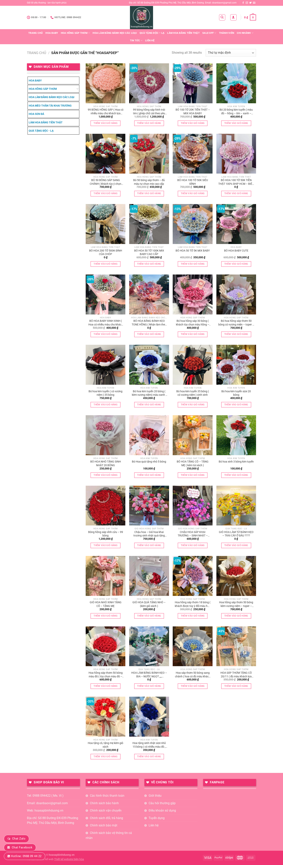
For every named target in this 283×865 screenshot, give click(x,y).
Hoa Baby (51, 32)
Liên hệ (149, 40)
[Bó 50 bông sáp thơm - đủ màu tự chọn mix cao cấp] (149, 154)
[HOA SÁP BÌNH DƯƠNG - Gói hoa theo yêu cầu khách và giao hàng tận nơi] (141, 17)
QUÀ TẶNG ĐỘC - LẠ (41, 130)
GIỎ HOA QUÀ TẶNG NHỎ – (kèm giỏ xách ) (149, 604)
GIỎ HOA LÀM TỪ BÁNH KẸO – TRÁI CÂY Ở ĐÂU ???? (236, 533)
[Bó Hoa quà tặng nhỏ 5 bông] (149, 435)
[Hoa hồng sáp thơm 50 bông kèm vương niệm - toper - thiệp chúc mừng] (236, 576)
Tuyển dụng (157, 818)
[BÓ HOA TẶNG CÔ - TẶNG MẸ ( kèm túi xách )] (193, 435)
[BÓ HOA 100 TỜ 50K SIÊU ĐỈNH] (193, 154)
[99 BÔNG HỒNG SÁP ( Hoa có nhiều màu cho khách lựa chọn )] (106, 83)
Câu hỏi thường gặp (162, 803)
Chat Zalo (18, 838)
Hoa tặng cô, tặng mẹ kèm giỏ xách (105, 744)
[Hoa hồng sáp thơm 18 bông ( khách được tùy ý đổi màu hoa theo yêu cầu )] (193, 576)
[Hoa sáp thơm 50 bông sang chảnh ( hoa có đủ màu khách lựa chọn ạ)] (193, 646)
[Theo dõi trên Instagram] (247, 3)
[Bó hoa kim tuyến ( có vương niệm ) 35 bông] (106, 365)
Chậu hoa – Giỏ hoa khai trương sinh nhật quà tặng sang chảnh (149, 533)
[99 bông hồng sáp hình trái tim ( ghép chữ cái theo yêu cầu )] (149, 83)
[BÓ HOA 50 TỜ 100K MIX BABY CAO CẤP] (149, 224)
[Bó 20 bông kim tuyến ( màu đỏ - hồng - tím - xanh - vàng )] (236, 83)
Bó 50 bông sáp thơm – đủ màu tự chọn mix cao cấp (149, 182)
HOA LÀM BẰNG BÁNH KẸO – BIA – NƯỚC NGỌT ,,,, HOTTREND (149, 674)
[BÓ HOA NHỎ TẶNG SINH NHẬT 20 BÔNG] (106, 435)
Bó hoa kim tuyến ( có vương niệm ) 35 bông (105, 393)
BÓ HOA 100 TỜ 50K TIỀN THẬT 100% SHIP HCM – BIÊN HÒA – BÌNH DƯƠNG (236, 182)
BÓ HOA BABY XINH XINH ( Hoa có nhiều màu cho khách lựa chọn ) (105, 322)
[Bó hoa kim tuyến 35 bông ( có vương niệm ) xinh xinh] (193, 365)
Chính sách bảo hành (104, 803)
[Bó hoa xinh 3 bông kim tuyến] (236, 435)
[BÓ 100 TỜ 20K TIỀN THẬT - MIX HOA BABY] (193, 83)
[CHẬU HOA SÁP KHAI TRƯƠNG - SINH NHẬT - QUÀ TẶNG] (193, 506)
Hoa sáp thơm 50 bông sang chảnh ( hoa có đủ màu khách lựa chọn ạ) (192, 674)
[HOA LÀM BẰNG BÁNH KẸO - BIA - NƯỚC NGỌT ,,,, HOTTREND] (149, 646)
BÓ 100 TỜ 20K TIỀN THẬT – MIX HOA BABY (193, 111)
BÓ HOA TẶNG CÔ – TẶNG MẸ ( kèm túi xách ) (192, 463)
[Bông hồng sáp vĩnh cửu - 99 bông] (106, 506)
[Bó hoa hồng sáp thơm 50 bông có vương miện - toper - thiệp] (236, 294)
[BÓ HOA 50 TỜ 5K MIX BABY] (193, 224)
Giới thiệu (155, 795)
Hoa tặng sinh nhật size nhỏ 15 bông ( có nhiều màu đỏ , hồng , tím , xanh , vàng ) (149, 744)
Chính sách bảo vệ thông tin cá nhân (109, 835)
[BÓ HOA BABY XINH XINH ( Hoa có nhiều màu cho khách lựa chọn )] (106, 294)
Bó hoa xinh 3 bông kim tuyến (236, 461)
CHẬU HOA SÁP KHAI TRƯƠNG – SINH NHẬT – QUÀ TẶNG (193, 533)
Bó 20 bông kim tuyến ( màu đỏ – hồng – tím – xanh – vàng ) (236, 111)
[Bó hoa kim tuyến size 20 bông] (236, 365)
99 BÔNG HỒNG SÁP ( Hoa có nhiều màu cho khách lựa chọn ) (105, 111)
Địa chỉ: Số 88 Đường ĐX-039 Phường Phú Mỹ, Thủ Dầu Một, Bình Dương (52, 820)
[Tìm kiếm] (222, 17)
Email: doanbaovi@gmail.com (47, 803)
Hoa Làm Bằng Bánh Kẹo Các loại (115, 32)
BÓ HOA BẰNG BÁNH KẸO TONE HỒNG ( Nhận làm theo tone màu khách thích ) (149, 322)
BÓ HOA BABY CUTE (236, 250)
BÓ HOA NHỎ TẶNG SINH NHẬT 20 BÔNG (105, 463)
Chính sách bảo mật (103, 825)
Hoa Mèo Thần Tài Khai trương (50, 105)
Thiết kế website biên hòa (69, 859)
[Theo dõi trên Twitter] (250, 3)
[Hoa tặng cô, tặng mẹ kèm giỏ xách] (106, 717)
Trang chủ (35, 32)
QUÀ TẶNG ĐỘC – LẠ (152, 32)
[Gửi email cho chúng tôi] (254, 3)
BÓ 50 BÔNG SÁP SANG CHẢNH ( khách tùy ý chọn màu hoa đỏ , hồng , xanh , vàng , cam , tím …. (105, 182)
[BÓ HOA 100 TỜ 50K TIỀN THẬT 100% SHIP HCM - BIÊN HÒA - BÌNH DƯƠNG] (236, 154)
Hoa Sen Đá (36, 113)
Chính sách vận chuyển (105, 810)
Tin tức (135, 40)
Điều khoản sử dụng (162, 810)
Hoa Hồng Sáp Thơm (74, 32)
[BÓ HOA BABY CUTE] (236, 224)
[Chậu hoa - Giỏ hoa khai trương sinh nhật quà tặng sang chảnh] (149, 506)
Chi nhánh (244, 32)
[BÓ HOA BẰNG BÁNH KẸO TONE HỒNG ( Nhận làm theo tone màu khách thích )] (149, 294)
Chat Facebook (22, 847)
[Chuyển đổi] (77, 89)
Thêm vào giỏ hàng (105, 123)
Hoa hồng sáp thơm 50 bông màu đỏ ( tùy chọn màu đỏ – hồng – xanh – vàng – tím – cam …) (106, 674)
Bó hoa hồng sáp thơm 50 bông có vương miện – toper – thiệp (236, 322)
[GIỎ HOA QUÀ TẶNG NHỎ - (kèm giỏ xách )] (149, 576)
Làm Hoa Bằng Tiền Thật (183, 32)
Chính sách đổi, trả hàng (106, 818)
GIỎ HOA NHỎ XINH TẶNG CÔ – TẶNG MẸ (105, 604)
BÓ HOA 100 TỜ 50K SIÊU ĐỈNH (192, 182)
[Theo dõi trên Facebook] (243, 3)
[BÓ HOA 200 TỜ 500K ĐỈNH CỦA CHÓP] (106, 224)
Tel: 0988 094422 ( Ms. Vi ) (45, 795)
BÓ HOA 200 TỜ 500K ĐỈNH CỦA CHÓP (105, 252)
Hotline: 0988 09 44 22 (26, 856)
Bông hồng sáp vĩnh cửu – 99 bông (105, 533)
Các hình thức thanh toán (107, 795)
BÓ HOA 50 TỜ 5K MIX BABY (193, 250)
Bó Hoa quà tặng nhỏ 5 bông (149, 461)
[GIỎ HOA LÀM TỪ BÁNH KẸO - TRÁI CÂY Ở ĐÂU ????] (236, 506)
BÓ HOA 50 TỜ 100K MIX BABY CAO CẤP (149, 252)
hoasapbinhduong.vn (62, 855)
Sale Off (208, 32)
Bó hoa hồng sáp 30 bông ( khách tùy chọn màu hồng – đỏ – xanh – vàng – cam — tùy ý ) (192, 322)
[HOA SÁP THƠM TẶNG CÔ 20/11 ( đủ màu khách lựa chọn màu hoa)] (236, 646)
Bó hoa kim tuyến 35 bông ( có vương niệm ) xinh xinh (192, 393)
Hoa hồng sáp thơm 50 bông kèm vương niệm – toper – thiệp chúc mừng (236, 604)
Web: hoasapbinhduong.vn (45, 810)
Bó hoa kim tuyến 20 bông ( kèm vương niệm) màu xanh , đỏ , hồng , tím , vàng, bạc (149, 393)
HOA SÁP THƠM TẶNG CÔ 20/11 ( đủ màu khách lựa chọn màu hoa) (236, 674)
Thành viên (226, 32)
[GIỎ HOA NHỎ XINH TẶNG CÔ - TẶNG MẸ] (106, 576)
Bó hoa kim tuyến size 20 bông (236, 393)
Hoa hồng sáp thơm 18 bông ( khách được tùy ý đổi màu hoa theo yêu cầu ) (193, 604)
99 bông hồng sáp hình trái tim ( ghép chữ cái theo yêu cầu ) (149, 111)
